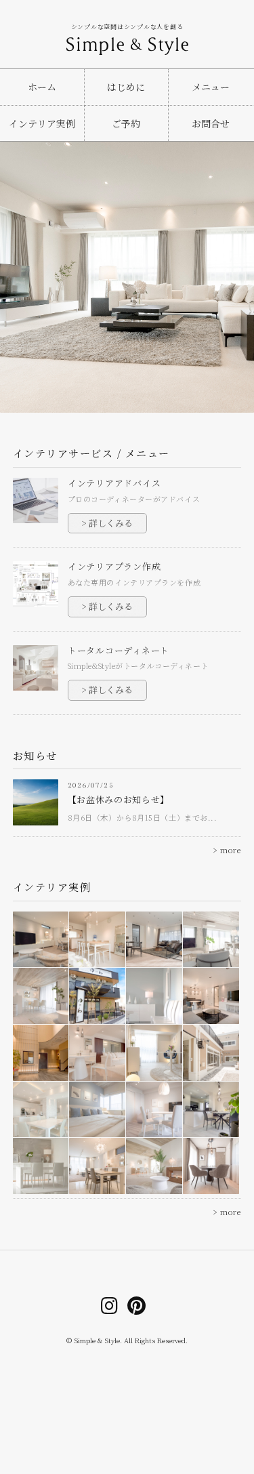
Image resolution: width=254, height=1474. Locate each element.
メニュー (211, 87)
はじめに (126, 87)
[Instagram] (110, 1304)
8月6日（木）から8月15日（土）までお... (142, 817)
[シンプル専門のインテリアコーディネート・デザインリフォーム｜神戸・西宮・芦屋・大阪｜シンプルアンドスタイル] (127, 41)
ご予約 (126, 123)
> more (227, 850)
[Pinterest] (136, 1304)
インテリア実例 (42, 123)
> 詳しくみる (107, 522)
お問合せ (211, 123)
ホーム (42, 87)
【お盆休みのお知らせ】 (118, 799)
